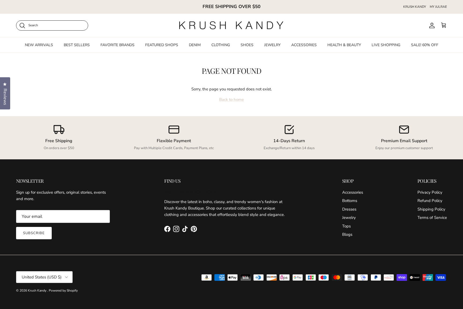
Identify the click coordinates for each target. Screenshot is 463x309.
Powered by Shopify (63, 290)
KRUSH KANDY (414, 7)
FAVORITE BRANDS (117, 44)
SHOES (247, 44)
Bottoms (349, 200)
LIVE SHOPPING (386, 44)
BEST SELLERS (77, 44)
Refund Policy (429, 200)
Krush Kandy (37, 290)
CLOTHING (220, 44)
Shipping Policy (431, 209)
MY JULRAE (438, 7)
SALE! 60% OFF (424, 44)
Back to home (231, 99)
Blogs (347, 234)
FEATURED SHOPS (161, 44)
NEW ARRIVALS (39, 44)
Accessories (352, 192)
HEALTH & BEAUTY (344, 44)
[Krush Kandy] (231, 25)
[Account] (431, 25)
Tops (346, 226)
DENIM (195, 44)
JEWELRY (272, 44)
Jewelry (349, 217)
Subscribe (34, 233)
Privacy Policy (429, 192)
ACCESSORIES (304, 44)
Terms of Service (432, 217)
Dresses (349, 209)
